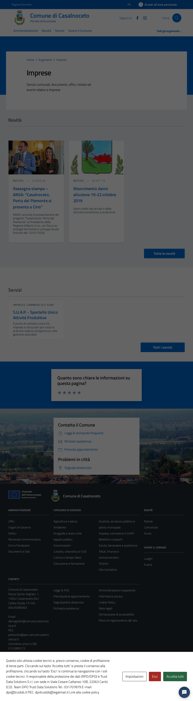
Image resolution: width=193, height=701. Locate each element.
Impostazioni (134, 676)
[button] (184, 692)
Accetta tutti (175, 676)
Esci (155, 676)
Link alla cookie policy (84, 692)
